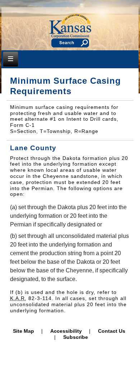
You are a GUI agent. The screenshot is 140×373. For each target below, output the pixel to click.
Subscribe (75, 337)
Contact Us (111, 331)
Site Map (23, 331)
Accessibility (66, 331)
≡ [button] (11, 58)
